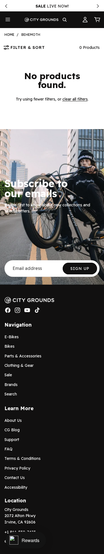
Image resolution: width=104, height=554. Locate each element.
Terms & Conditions (22, 458)
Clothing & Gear (19, 365)
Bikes (9, 346)
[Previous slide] (6, 6)
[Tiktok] (37, 310)
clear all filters (75, 99)
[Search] (65, 20)
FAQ (8, 449)
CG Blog (12, 429)
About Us (13, 420)
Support (11, 439)
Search (10, 394)
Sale (8, 374)
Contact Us (14, 477)
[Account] (85, 20)
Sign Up (79, 268)
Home (9, 34)
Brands (10, 384)
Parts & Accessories (22, 355)
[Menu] (8, 19)
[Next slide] (98, 6)
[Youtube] (27, 310)
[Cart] (97, 20)
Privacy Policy (17, 468)
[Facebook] (7, 310)
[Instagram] (17, 310)
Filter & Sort (28, 47)
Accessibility (15, 487)
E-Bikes (11, 336)
